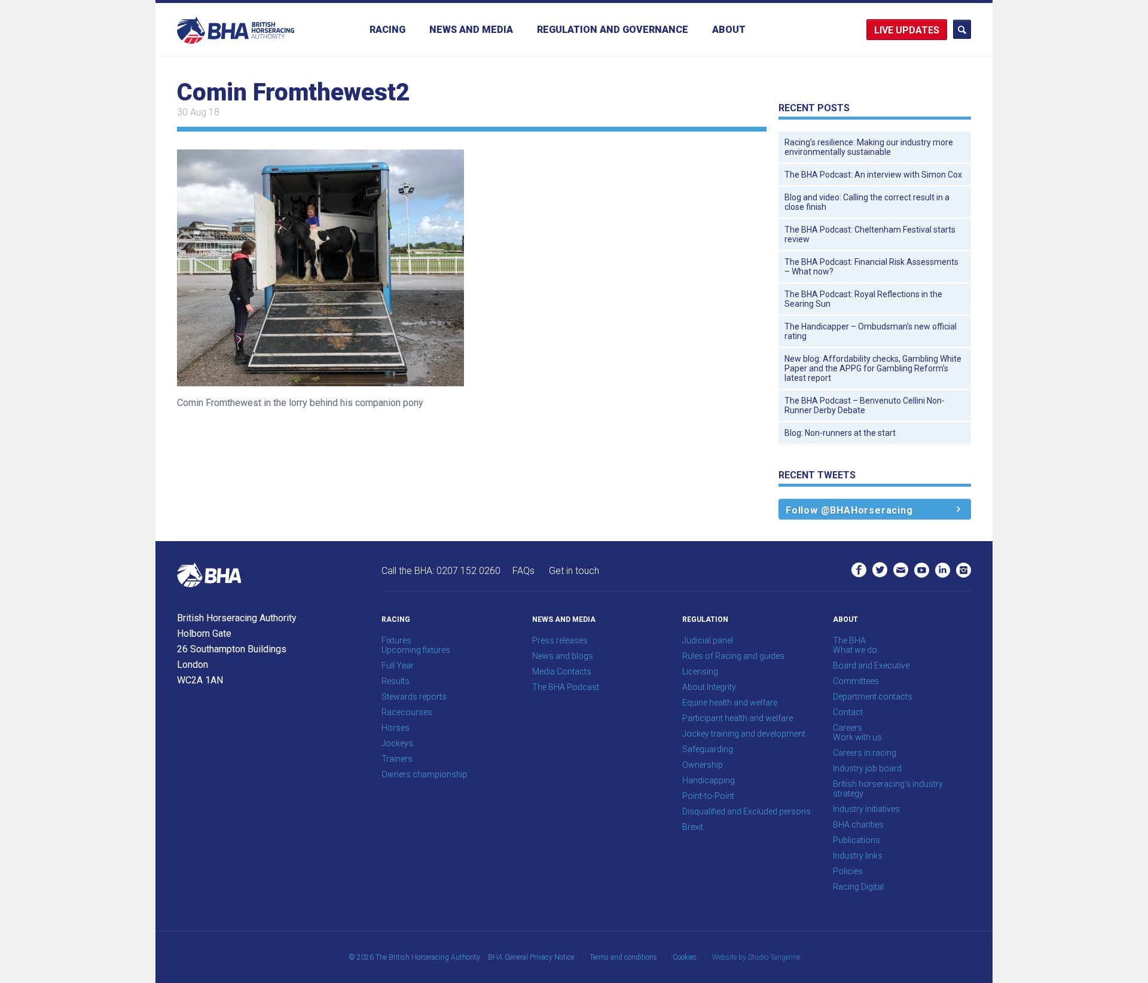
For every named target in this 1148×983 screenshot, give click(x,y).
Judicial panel (707, 640)
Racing (387, 29)
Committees (856, 681)
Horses (395, 727)
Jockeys (397, 743)
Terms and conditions (623, 957)
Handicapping (708, 780)
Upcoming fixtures (415, 650)
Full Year (397, 665)
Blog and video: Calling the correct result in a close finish (866, 202)
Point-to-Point (708, 796)
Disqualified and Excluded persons (746, 811)
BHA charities (858, 824)
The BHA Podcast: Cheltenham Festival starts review (869, 234)
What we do (855, 650)
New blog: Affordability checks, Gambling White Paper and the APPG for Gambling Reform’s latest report (872, 368)
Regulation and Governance (612, 29)
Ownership (702, 765)
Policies (848, 871)
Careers (847, 727)
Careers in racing (864, 753)
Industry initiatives (866, 809)
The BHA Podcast (565, 687)
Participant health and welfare (737, 718)
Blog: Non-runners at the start (840, 433)
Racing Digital (858, 887)
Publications (856, 840)
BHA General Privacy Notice (531, 957)
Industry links (858, 855)
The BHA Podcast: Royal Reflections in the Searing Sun (863, 299)
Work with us (857, 737)
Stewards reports (414, 696)
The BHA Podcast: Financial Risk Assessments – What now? (871, 266)
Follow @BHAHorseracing (849, 510)
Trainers (397, 759)
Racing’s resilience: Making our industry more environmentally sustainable (868, 147)
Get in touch (574, 570)
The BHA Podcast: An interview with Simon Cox (873, 174)
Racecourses (406, 712)
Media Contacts (561, 671)
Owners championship (424, 774)
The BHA (849, 640)
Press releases (560, 640)
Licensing (700, 671)
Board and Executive (871, 665)
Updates (917, 30)
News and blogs (562, 656)
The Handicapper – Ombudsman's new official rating (870, 331)
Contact (848, 712)
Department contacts (872, 696)
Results (395, 681)
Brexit (692, 827)
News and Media (471, 29)
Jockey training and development (743, 733)
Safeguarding (707, 749)
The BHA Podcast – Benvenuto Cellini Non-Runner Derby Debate (864, 405)
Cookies (685, 957)
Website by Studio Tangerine (756, 957)
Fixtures (396, 640)
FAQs (523, 570)
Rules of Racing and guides (733, 656)
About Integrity (709, 687)
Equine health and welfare (729, 702)
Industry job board (867, 768)
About (729, 29)
